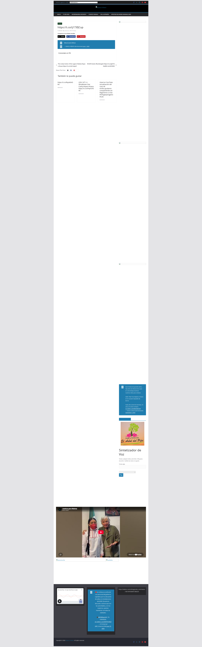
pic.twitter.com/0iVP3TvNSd (103, 622)
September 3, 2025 (130, 412)
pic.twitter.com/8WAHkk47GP (133, 408)
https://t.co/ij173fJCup (70, 42)
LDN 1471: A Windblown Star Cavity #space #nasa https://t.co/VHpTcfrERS (86, 86)
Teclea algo (122, 464)
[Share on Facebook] (1, 323)
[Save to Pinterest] (1, 326)
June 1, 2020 (86, 46)
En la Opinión (105, 14)
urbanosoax (67, 30)
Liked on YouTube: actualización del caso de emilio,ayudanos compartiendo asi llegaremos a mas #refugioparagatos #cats (106, 89)
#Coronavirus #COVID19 (79, 14)
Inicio (59, 14)
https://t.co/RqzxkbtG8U (65, 83)
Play (121, 475)
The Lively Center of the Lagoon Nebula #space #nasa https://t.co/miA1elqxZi (71, 65)
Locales (59, 23)
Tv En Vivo (66, 14)
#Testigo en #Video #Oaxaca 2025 (121, 14)
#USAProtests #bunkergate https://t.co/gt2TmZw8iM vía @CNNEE (101, 65)
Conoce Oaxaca (93, 14)
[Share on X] (1, 320)
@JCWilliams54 (102, 617)
